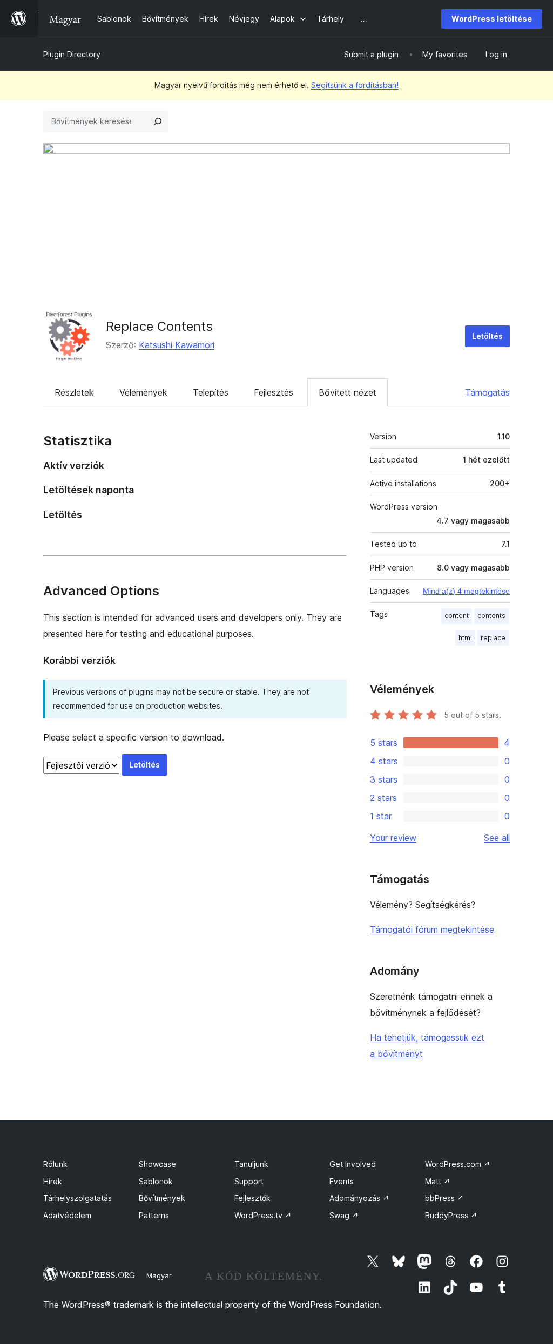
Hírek (52, 1181)
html (465, 638)
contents (491, 616)
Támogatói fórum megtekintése (432, 929)
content (456, 616)
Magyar (159, 1275)
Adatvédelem (67, 1215)
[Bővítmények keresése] (157, 121)
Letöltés (487, 336)
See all (497, 837)
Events (341, 1181)
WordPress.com (457, 1164)
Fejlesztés (273, 392)
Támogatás (487, 392)
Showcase (157, 1164)
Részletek (74, 392)
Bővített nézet (347, 392)
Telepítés (210, 392)
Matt (437, 1181)
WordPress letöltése (491, 18)
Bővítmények (162, 1198)
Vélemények (143, 392)
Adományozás (359, 1198)
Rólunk (55, 1164)
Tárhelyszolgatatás (77, 1198)
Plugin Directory (71, 54)
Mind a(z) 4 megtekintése (466, 591)
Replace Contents (159, 326)
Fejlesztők (252, 1198)
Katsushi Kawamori (176, 345)
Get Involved (352, 1164)
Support (249, 1181)
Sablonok (156, 1181)
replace (493, 638)
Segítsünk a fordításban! (355, 85)
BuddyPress (451, 1215)
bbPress (444, 1198)
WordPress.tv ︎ (263, 1215)
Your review (393, 837)
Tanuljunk (251, 1164)
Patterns (154, 1215)
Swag (344, 1215)
